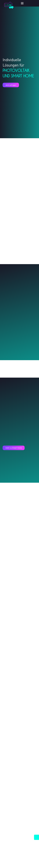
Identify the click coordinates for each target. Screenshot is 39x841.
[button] (29, 3)
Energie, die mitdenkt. (17, 780)
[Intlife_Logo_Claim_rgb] (8, 5)
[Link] (19, 202)
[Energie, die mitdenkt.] (19, 628)
